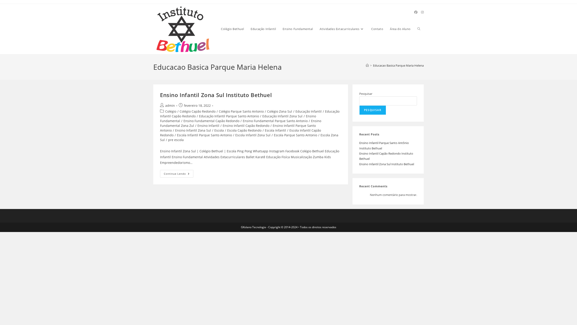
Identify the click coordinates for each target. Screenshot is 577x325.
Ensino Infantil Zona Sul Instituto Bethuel (216, 95)
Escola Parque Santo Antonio (295, 135)
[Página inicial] (367, 65)
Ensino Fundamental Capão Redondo (211, 121)
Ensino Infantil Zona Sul (193, 130)
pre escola (176, 140)
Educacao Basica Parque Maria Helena (398, 65)
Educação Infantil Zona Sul (282, 116)
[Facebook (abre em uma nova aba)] (415, 12)
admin (170, 105)
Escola (219, 130)
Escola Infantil (275, 130)
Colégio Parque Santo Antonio (241, 111)
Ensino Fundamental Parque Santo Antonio (275, 121)
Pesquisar (365, 94)
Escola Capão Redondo (244, 130)
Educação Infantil (308, 111)
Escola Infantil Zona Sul (252, 135)
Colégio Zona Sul (279, 111)
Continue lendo (178, 175)
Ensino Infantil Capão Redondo (246, 125)
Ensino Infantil (208, 125)
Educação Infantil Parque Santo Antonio (229, 116)
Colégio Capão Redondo (197, 111)
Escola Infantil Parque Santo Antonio (204, 135)
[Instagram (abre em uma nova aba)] (422, 12)
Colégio (170, 111)
